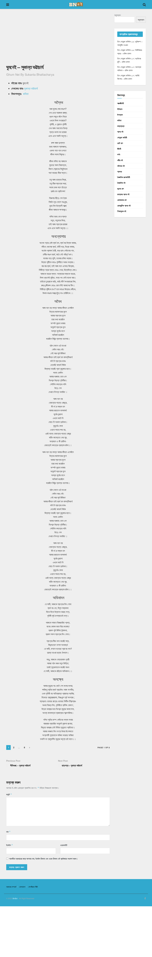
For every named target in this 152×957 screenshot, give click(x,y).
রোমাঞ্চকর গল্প (122, 199)
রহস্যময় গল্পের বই (123, 194)
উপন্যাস (120, 114)
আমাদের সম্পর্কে (11, 886)
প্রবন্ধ (119, 171)
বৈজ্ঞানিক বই (121, 182)
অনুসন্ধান (117, 15)
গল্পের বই (120, 131)
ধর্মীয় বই (120, 160)
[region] (58, 38)
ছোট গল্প (120, 143)
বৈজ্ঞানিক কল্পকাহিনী (123, 177)
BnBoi (15, 898)
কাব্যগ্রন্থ (120, 125)
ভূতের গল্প (120, 188)
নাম (8, 831)
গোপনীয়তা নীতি (33, 886)
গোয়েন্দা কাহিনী (122, 137)
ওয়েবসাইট (63, 845)
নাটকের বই (121, 165)
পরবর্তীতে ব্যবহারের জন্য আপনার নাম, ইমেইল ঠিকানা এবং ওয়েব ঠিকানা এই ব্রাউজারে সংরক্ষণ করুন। (43, 858)
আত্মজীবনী (120, 103)
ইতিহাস (119, 109)
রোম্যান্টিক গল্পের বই (124, 205)
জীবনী (119, 148)
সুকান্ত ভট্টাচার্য (31, 88)
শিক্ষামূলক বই (121, 211)
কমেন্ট (9, 794)
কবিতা (25, 94)
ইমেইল (9, 845)
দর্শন (118, 154)
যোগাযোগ (22, 886)
